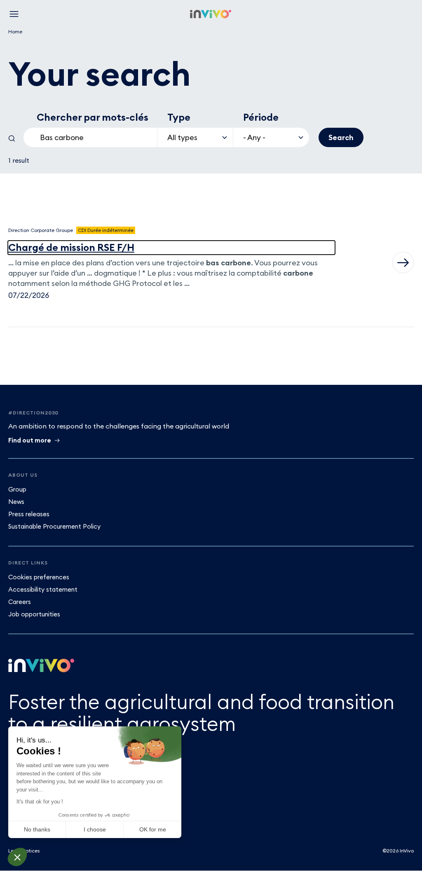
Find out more (29, 440)
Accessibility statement (42, 589)
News (16, 502)
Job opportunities (34, 614)
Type (178, 117)
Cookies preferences (38, 577)
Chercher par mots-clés (92, 117)
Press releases (28, 514)
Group (17, 489)
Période (261, 117)
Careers (19, 602)
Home (15, 31)
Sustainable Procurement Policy (54, 526)
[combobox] (90, 137)
